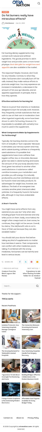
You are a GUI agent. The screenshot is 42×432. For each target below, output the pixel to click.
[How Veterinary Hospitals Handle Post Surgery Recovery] (31, 342)
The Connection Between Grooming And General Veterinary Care (30, 327)
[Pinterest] (31, 262)
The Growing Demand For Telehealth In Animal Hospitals (10, 353)
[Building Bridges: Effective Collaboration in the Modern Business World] (31, 366)
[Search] (38, 3)
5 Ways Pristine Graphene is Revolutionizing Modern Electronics (11, 401)
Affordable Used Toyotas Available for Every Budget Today (31, 401)
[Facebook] (20, 262)
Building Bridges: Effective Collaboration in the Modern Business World (31, 377)
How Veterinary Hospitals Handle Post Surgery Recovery (31, 353)
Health (5, 12)
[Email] (37, 262)
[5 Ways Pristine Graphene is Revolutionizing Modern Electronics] (11, 389)
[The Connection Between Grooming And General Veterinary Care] (31, 316)
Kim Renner (9, 23)
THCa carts (7, 298)
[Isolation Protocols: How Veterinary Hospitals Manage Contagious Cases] (11, 316)
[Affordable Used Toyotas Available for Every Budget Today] (31, 389)
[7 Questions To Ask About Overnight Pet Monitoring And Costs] (11, 366)
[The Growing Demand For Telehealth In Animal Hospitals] (11, 342)
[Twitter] (25, 262)
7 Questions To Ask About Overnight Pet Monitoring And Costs (11, 377)
